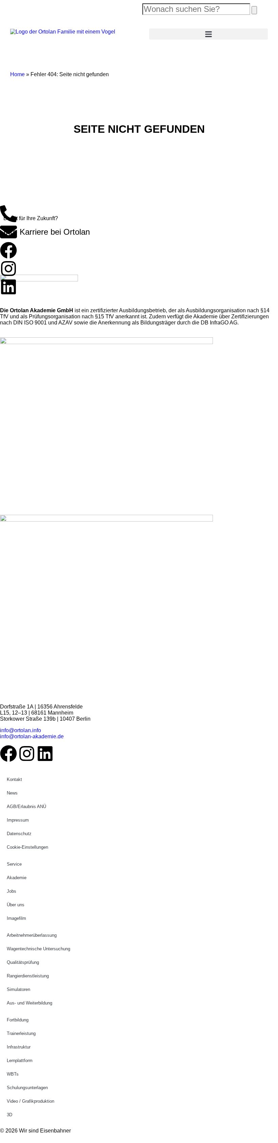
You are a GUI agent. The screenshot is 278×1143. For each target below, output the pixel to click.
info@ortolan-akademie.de (32, 736)
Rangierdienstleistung (28, 975)
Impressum (18, 820)
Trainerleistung (21, 1033)
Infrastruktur (19, 1047)
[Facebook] (8, 250)
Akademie (16, 877)
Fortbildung (17, 1019)
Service (14, 864)
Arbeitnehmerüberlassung (32, 935)
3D (9, 1114)
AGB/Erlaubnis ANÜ (26, 806)
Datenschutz (19, 833)
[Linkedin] (8, 286)
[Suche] (254, 10)
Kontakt (14, 779)
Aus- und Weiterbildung (29, 1003)
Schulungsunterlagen (27, 1087)
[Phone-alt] (8, 213)
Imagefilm (16, 918)
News (12, 793)
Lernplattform (20, 1060)
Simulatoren (18, 989)
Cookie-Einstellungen (27, 847)
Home (17, 74)
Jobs (11, 891)
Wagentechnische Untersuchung (38, 948)
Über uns (15, 904)
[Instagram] (8, 268)
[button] (208, 34)
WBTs (13, 1074)
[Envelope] (8, 232)
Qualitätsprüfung (23, 962)
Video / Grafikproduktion (30, 1101)
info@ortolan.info (20, 730)
